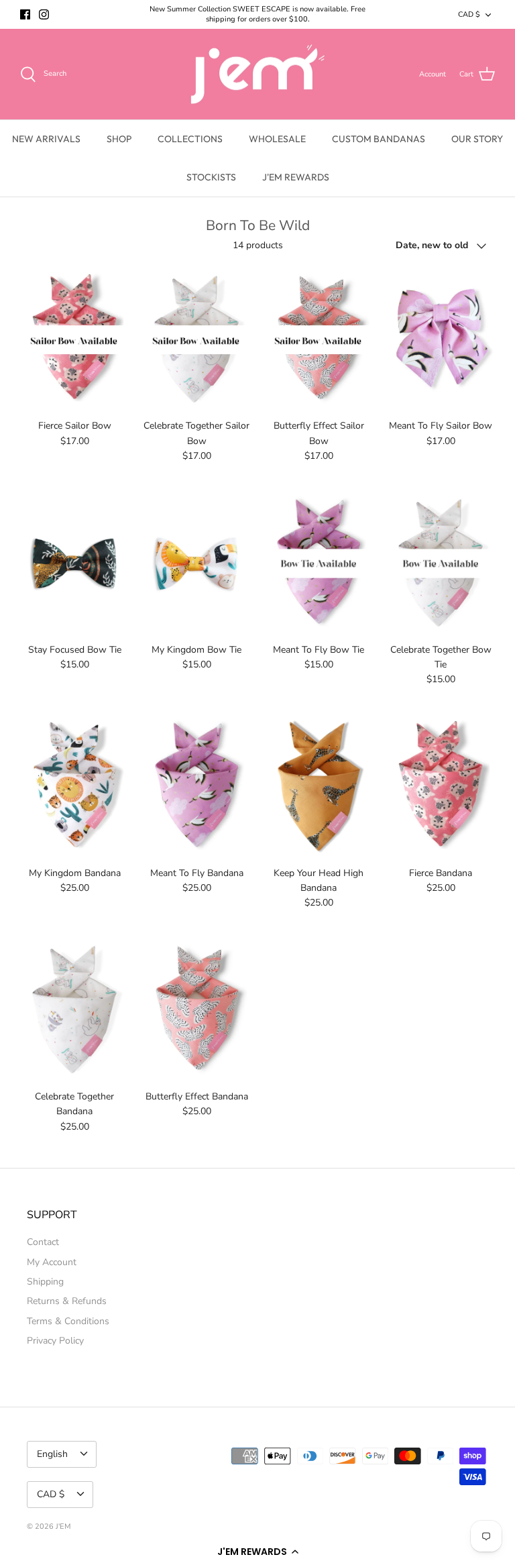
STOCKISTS (211, 177)
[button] (257, 1551)
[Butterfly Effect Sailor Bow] (318, 340)
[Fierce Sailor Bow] (74, 340)
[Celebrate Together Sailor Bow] (196, 340)
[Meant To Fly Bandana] (196, 786)
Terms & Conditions (68, 1321)
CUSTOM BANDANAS (378, 139)
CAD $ (469, 14)
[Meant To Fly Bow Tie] (318, 563)
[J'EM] (258, 74)
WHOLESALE (277, 139)
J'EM (63, 1526)
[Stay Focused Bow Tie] (74, 563)
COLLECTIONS (190, 139)
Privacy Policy (55, 1340)
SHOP (119, 139)
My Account (51, 1262)
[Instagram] (44, 14)
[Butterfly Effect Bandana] (196, 1010)
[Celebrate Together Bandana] (74, 1010)
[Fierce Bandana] (440, 786)
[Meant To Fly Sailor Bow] (440, 340)
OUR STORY (477, 139)
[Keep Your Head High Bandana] (318, 786)
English (52, 1454)
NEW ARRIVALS (46, 139)
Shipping (45, 1281)
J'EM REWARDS (295, 177)
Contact (43, 1242)
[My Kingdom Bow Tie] (196, 563)
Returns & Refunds (67, 1301)
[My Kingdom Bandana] (74, 786)
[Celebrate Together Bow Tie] (440, 563)
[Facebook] (25, 14)
